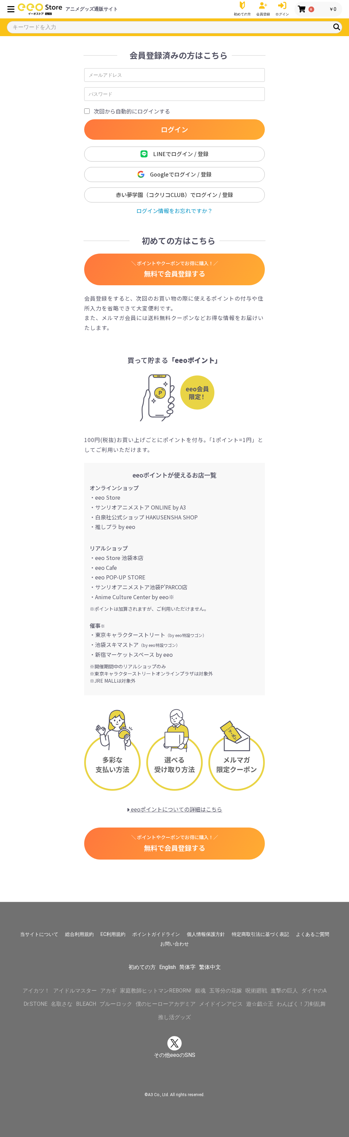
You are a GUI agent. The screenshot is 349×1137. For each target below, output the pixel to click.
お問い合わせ (174, 943)
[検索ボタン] (336, 27)
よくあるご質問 (312, 934)
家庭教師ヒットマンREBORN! (156, 990)
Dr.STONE (35, 1004)
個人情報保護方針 (206, 934)
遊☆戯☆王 (259, 1004)
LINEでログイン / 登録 (178, 154)
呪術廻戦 (256, 990)
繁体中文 (210, 967)
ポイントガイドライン (156, 934)
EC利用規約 (113, 934)
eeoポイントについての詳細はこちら (176, 809)
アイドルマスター (75, 990)
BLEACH (86, 1004)
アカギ (108, 990)
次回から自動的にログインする (132, 111)
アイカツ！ (36, 990)
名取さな (62, 1004)
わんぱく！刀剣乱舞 (301, 1004)
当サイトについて (39, 934)
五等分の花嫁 (225, 990)
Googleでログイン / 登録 (178, 174)
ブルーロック (116, 1004)
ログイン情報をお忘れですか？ (174, 211)
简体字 (187, 967)
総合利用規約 (79, 934)
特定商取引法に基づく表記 (260, 934)
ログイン (174, 129)
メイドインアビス (221, 1004)
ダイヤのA (314, 990)
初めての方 (142, 967)
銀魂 (200, 990)
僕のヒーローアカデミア (166, 1004)
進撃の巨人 (284, 990)
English (167, 967)
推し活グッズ (174, 1017)
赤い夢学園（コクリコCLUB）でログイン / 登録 (174, 195)
